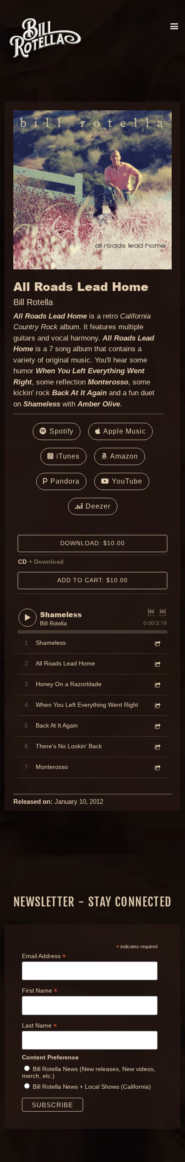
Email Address (44, 956)
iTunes (68, 456)
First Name (39, 991)
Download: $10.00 (92, 543)
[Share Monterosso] (157, 767)
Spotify (61, 431)
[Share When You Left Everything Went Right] (157, 705)
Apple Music (124, 431)
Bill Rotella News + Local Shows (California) (92, 1086)
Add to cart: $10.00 (92, 580)
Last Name (39, 1025)
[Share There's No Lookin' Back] (157, 746)
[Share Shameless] (157, 642)
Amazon (124, 456)
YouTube (127, 481)
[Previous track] (151, 611)
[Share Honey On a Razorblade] (157, 684)
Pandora (65, 481)
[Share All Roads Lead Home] (157, 663)
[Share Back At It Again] (157, 725)
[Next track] (162, 611)
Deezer (98, 506)
